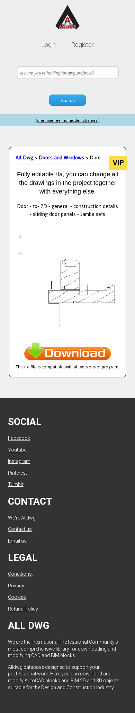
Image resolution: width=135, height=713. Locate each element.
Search (68, 100)
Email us (17, 541)
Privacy (16, 585)
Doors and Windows (61, 157)
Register (82, 44)
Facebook (19, 438)
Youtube (17, 450)
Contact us (20, 529)
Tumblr (16, 484)
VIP (118, 163)
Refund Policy (23, 609)
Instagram (19, 461)
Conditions (20, 574)
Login (48, 44)
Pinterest (17, 473)
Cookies (17, 597)
